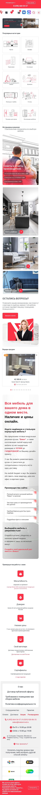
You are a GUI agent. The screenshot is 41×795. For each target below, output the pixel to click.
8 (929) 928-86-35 (29, 720)
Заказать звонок (10, 315)
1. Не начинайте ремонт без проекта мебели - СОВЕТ (16, 173)
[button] (16, 25)
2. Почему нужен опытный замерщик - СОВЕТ (14, 177)
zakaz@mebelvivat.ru (20, 722)
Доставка (14, 715)
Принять (33, 788)
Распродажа (33, 715)
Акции (23, 715)
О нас (20, 687)
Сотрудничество (12, 710)
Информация (10, 2)
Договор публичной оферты (20, 692)
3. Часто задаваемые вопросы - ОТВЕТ (12, 181)
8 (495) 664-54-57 (20, 6)
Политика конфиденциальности (20, 704)
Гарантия (30, 710)
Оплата (5, 715)
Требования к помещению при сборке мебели (19, 698)
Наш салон (30, 2)
